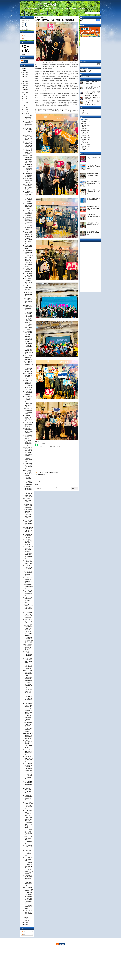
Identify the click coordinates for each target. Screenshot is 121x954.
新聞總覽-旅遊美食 (45, 474)
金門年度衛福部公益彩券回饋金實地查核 (27, 907)
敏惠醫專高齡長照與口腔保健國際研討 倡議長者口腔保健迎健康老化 (27, 220)
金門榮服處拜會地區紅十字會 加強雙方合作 (27, 264)
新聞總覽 (83, 120)
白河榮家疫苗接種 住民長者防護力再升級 (27, 247)
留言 (24, 38)
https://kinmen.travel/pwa (64, 111)
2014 (23, 70)
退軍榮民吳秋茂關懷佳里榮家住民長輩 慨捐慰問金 (27, 495)
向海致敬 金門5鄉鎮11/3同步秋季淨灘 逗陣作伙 (27, 387)
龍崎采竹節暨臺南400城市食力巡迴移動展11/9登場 (28, 889)
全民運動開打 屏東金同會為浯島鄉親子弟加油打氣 (27, 275)
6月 (25, 105)
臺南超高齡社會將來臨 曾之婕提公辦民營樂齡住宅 (27, 370)
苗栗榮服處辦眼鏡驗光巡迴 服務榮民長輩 (27, 252)
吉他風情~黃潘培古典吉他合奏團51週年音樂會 (28, 424)
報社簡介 (28, 13)
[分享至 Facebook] (57, 472)
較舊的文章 (74, 488)
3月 (25, 98)
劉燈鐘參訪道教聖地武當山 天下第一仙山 (27, 847)
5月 (25, 103)
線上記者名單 (43, 13)
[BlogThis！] (53, 472)
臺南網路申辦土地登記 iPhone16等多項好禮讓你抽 (28, 345)
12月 (25, 920)
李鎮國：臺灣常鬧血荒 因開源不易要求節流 (27, 511)
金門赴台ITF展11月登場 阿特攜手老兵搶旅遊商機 (28, 567)
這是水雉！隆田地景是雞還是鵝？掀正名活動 (27, 340)
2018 (23, 79)
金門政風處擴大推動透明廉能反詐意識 (27, 859)
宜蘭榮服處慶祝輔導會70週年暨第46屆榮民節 (27, 500)
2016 (23, 74)
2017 (23, 76)
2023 (23, 90)
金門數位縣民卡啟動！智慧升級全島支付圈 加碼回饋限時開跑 (93, 167)
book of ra (61, 940)
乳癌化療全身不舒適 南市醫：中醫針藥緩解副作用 (27, 180)
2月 (25, 96)
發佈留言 (37, 484)
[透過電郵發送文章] (50, 472)
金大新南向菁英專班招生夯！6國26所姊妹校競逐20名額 (93, 233)
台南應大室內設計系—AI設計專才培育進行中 (27, 633)
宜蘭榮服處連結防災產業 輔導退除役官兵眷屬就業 (27, 157)
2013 (23, 68)
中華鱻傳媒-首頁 (26, 20)
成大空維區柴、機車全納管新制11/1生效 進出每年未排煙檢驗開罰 (27, 840)
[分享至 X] (55, 472)
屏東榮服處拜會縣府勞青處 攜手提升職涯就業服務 (27, 679)
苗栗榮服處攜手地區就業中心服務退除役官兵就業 (27, 449)
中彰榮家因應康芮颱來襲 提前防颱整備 (27, 460)
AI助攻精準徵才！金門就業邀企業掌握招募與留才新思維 (93, 224)
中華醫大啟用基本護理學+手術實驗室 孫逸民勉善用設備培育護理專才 (28, 607)
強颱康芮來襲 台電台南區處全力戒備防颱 (27, 621)
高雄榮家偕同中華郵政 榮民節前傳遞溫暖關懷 (27, 724)
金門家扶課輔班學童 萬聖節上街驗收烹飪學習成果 (27, 770)
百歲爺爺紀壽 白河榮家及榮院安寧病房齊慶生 (27, 454)
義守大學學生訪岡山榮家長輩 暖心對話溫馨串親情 (27, 270)
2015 (23, 72)
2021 (23, 85)
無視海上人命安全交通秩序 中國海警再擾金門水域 (27, 562)
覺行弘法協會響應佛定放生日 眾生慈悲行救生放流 (27, 163)
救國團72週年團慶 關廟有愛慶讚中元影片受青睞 (27, 175)
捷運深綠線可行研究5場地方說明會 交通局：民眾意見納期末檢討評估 (28, 805)
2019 (23, 81)
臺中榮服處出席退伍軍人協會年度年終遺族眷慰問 (27, 483)
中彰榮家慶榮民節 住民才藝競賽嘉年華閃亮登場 (27, 666)
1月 (25, 94)
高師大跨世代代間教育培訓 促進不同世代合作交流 (27, 357)
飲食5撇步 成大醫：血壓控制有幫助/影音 (27, 742)
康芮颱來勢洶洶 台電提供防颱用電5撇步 (28, 586)
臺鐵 (23, 24)
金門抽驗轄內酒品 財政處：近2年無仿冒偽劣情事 (28, 871)
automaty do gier (23, 0)
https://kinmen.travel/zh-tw (41, 111)
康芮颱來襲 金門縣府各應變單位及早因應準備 (27, 535)
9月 (25, 111)
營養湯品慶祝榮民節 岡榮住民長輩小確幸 (27, 884)
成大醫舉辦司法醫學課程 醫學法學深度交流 (27, 227)
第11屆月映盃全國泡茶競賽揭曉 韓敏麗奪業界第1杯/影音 (93, 216)
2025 (23, 922)
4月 (25, 100)
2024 (23, 92)
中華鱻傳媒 (46, 4)
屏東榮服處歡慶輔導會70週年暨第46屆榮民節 (27, 516)
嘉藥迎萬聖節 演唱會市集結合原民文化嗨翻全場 (27, 200)
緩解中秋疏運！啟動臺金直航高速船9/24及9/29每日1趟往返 (93, 183)
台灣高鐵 (24, 22)
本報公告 (35, 13)
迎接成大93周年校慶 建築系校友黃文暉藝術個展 (27, 117)
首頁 (22, 13)
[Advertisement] (92, 49)
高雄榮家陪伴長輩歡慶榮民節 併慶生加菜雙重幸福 (27, 894)
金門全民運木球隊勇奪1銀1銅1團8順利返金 (27, 730)
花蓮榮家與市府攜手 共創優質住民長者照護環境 (27, 505)
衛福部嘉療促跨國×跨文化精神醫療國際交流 (28, 436)
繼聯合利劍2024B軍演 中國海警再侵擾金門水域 (27, 382)
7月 (25, 107)
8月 (25, 109)
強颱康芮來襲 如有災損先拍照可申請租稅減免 (27, 765)
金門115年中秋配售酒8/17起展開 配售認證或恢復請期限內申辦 (93, 191)
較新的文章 (38, 488)
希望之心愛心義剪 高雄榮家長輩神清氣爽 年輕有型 (27, 320)
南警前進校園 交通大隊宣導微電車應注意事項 (27, 393)
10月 (25, 113)
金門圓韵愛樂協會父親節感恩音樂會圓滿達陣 (27, 819)
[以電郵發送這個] (52, 472)
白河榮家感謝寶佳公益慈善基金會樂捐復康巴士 (27, 705)
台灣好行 (24, 27)
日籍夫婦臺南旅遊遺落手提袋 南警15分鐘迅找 (27, 405)
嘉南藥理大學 (25, 29)
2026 (23, 924)
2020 (23, 83)
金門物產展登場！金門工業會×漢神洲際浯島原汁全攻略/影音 (93, 208)
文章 (24, 35)
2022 (23, 87)
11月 (25, 918)
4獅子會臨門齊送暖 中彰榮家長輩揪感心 (28, 294)
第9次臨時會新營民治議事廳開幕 (92, 97)
